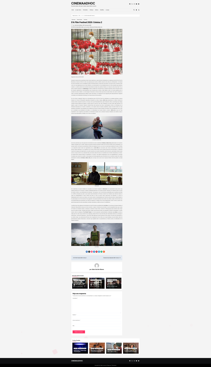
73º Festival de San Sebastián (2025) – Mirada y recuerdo (80, 283)
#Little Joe (83, 27)
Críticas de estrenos (82, 348)
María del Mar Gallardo (79, 284)
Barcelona (73, 19)
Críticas (91, 9)
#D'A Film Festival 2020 (76, 27)
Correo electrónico (76, 320)
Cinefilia (102, 9)
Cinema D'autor (79, 19)
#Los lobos (87, 27)
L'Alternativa (110, 281)
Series (96, 9)
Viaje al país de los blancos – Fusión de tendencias (97, 351)
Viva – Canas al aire (112, 351)
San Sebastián (81, 280)
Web (73, 325)
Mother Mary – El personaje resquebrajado (80, 351)
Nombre (74, 314)
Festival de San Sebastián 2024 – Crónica (96, 283)
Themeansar (114, 365)
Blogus (108, 365)
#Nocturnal (92, 27)
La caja (107, 9)
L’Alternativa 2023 (111, 283)
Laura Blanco (111, 284)
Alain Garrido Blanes (78, 25)
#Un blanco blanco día (98, 27)
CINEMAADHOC (83, 3)
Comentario (75, 298)
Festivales (85, 9)
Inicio (72, 9)
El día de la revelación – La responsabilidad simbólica (130, 351)
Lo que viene (78, 9)
